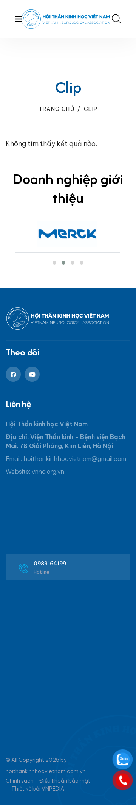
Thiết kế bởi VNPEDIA (37, 788)
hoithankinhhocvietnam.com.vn (46, 771)
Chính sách (20, 780)
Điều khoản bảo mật (64, 780)
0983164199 (50, 563)
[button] (54, 262)
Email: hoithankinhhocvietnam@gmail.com (66, 458)
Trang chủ (57, 109)
